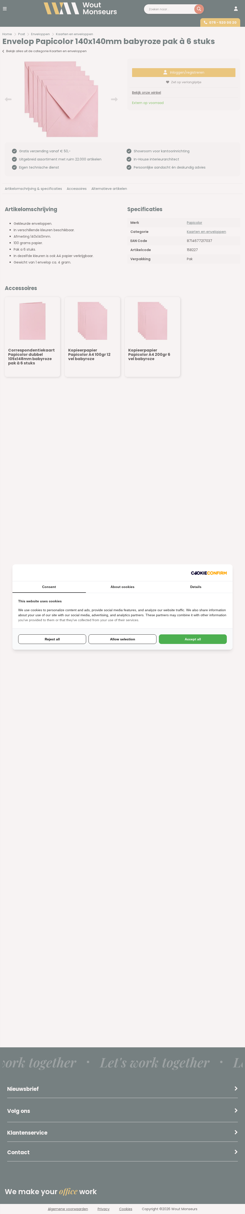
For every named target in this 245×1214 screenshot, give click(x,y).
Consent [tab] (49, 587)
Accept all (193, 639)
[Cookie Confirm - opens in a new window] (209, 572)
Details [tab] (195, 587)
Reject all (52, 639)
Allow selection (122, 639)
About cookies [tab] (122, 587)
